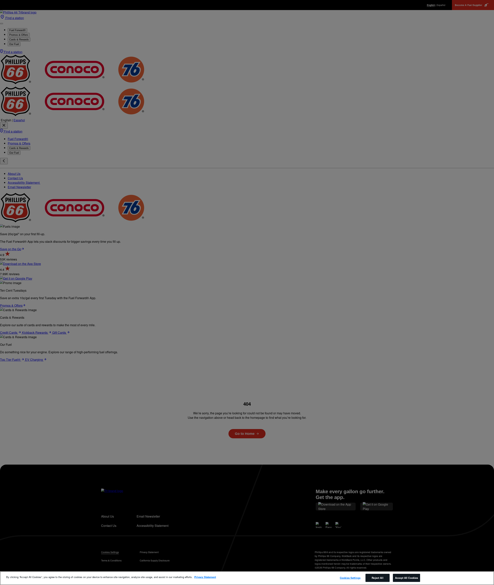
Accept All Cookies (406, 578)
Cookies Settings (350, 578)
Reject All (377, 578)
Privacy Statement (205, 577)
